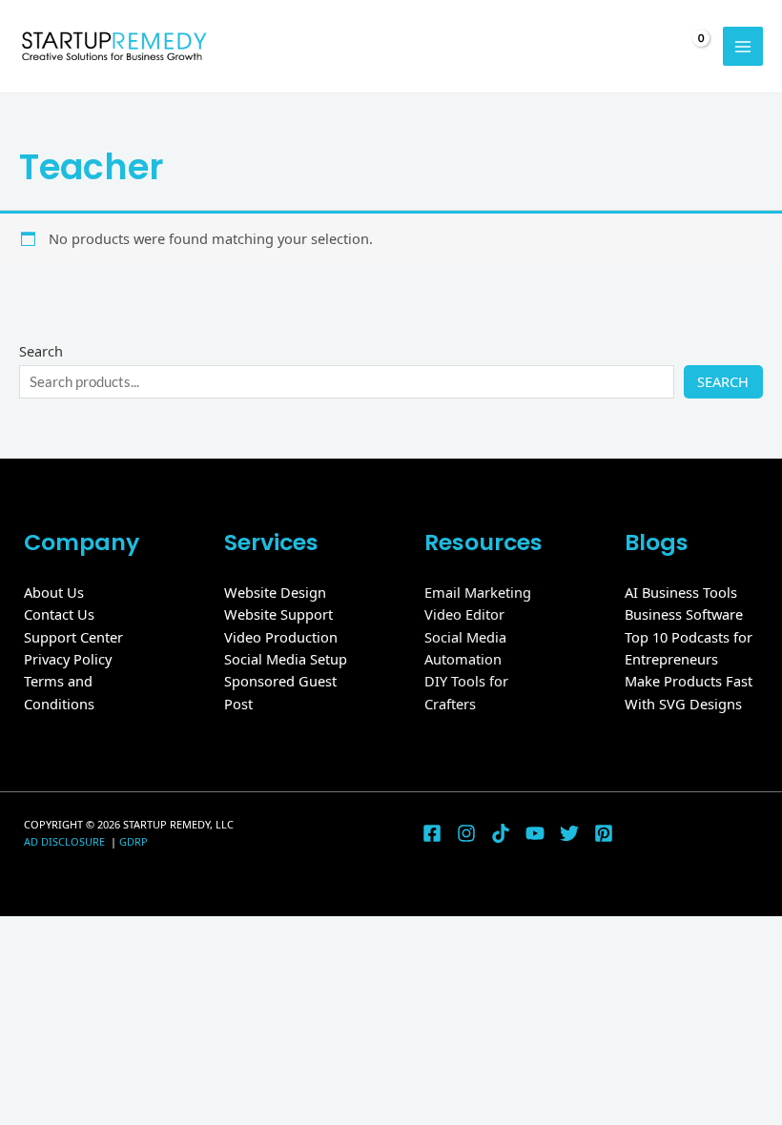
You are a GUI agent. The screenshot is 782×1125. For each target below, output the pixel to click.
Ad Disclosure (66, 841)
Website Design (275, 592)
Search (41, 350)
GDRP (133, 841)
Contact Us (59, 614)
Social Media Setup (285, 658)
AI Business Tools (681, 592)
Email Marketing (477, 592)
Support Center (73, 636)
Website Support (278, 614)
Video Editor (464, 614)
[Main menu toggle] (743, 47)
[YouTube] (535, 833)
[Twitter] (569, 833)
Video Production (281, 636)
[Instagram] (466, 833)
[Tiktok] (501, 833)
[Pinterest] (603, 833)
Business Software (684, 614)
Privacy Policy (68, 658)
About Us (54, 592)
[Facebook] (432, 833)
